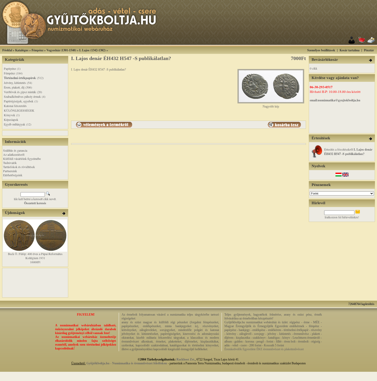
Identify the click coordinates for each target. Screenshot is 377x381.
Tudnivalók (10, 163)
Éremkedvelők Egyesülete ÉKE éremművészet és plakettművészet (264, 349)
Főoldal (7, 50)
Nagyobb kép (271, 106)
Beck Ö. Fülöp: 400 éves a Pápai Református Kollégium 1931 (35, 256)
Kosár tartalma (350, 50)
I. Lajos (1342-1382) (92, 50)
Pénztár (369, 50)
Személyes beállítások (321, 50)
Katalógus (21, 50)
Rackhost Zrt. (185, 359)
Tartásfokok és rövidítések (19, 167)
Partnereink (10, 171)
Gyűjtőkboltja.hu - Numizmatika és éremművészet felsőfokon (126, 363)
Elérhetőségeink (12, 175)
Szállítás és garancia (15, 150)
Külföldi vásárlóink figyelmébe (22, 159)
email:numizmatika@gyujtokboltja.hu (335, 100)
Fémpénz (37, 50)
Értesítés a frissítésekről (348, 151)
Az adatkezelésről (13, 154)
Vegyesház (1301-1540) (61, 50)
